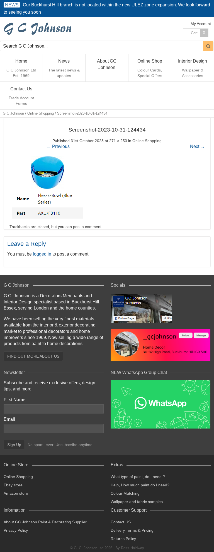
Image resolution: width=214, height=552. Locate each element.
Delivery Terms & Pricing (132, 530)
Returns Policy (123, 538)
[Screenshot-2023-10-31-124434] (47, 220)
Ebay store (13, 485)
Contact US (121, 522)
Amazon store (16, 493)
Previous (58, 146)
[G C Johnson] (38, 29)
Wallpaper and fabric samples (137, 501)
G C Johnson (13, 113)
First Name (14, 399)
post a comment (87, 226)
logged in (42, 254)
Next (197, 146)
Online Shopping (40, 113)
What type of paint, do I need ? (138, 476)
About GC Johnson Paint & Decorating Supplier (45, 522)
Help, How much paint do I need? (140, 485)
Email (9, 419)
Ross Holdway (132, 548)
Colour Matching (125, 493)
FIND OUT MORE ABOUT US (33, 356)
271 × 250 (118, 140)
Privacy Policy (16, 530)
